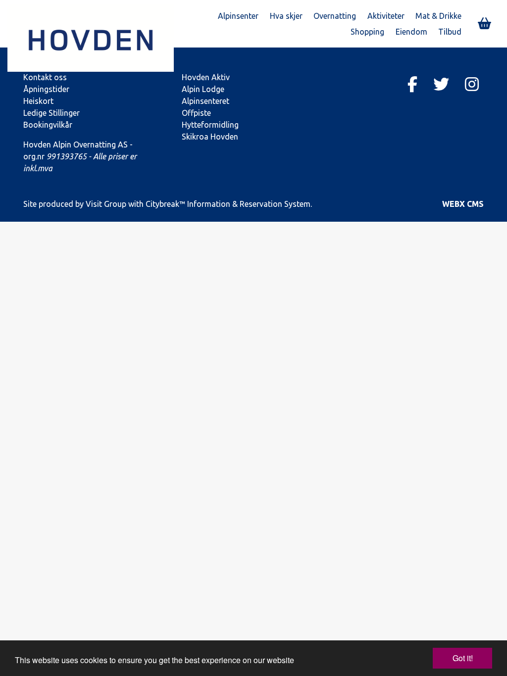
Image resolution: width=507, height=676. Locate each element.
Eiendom (411, 31)
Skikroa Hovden (210, 136)
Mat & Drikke (438, 15)
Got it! (463, 658)
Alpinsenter (238, 15)
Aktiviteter (386, 15)
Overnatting (334, 15)
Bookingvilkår (47, 124)
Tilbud (449, 31)
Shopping (367, 31)
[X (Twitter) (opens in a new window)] (441, 84)
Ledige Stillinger (51, 112)
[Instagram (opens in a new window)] (472, 84)
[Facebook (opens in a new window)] (412, 84)
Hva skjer (286, 15)
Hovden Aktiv (206, 77)
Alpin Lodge (203, 89)
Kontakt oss (45, 77)
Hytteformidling (210, 124)
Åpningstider (46, 89)
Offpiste (196, 112)
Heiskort (38, 101)
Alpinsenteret (205, 101)
